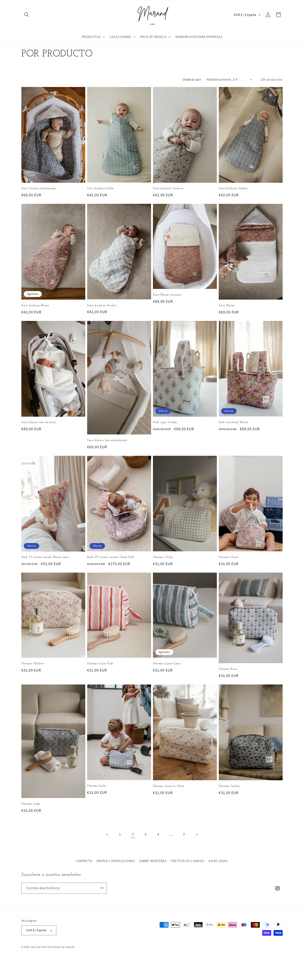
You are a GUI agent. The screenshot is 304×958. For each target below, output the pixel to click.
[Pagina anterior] (107, 834)
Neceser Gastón (229, 785)
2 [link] (133, 834)
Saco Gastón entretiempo (38, 188)
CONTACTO (84, 861)
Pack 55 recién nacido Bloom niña (45, 557)
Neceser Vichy (163, 557)
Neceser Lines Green (167, 663)
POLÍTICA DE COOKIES (187, 861)
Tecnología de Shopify (61, 947)
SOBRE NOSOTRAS (152, 861)
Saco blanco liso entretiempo (107, 440)
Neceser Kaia (228, 669)
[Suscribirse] (101, 888)
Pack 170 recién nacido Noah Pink (110, 557)
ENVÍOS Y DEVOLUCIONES (116, 861)
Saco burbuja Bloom (35, 305)
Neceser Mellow (32, 663)
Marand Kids (39, 947)
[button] (26, 14)
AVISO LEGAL (218, 861)
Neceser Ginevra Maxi (169, 785)
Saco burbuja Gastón (233, 188)
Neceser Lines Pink (100, 663)
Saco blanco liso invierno (38, 422)
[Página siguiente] (197, 834)
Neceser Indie (30, 803)
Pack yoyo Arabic (165, 422)
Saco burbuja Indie (100, 188)
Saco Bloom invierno (167, 294)
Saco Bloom (227, 305)
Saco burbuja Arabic (101, 305)
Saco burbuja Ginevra (168, 188)
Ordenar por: (192, 79)
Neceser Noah (228, 557)
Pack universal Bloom (233, 422)
